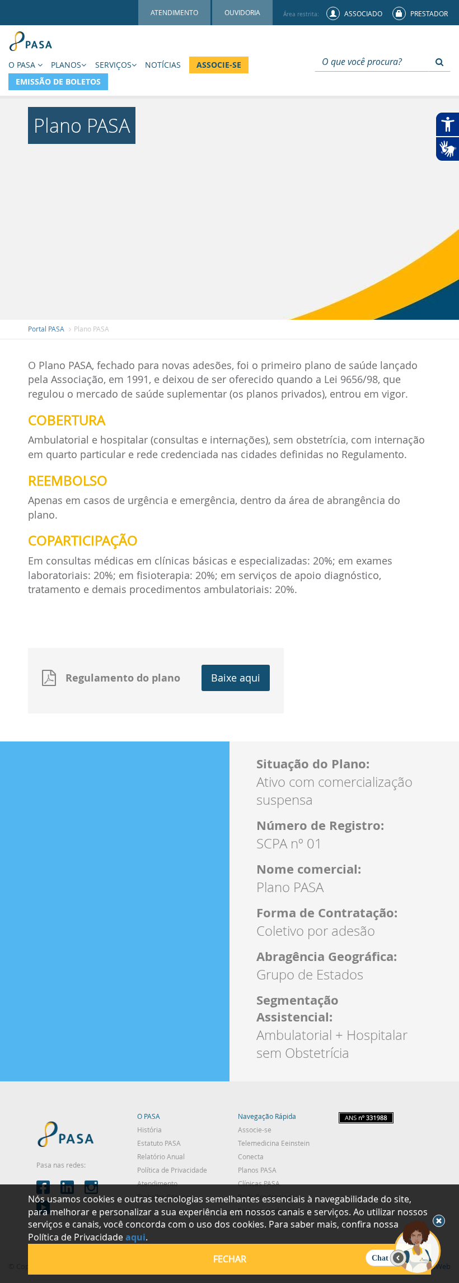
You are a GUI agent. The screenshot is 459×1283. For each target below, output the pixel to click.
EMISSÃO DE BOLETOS (58, 81)
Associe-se (254, 1129)
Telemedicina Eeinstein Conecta (274, 1150)
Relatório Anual (161, 1156)
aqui (135, 1237)
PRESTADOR (428, 13)
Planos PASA (257, 1169)
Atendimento (157, 1183)
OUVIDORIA (242, 12)
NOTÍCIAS (163, 64)
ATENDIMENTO (174, 12)
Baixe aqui (235, 677)
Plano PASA (91, 328)
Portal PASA (46, 328)
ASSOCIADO (362, 13)
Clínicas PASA (259, 1183)
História (149, 1129)
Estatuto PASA (159, 1143)
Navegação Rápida (267, 1116)
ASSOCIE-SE (218, 64)
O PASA (148, 1116)
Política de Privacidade (172, 1169)
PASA (65, 1136)
